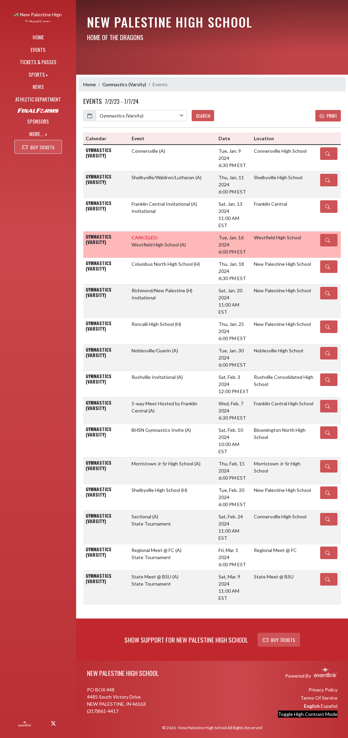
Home (89, 84)
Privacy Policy (323, 690)
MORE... (36, 133)
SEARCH (203, 115)
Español (329, 706)
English (312, 706)
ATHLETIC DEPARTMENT (38, 99)
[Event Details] (328, 153)
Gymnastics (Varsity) (124, 84)
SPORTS (37, 74)
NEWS (38, 86)
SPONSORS (38, 121)
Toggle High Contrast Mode (307, 714)
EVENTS (38, 49)
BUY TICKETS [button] (42, 147)
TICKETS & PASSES (38, 62)
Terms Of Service (318, 698)
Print (332, 115)
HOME (38, 37)
